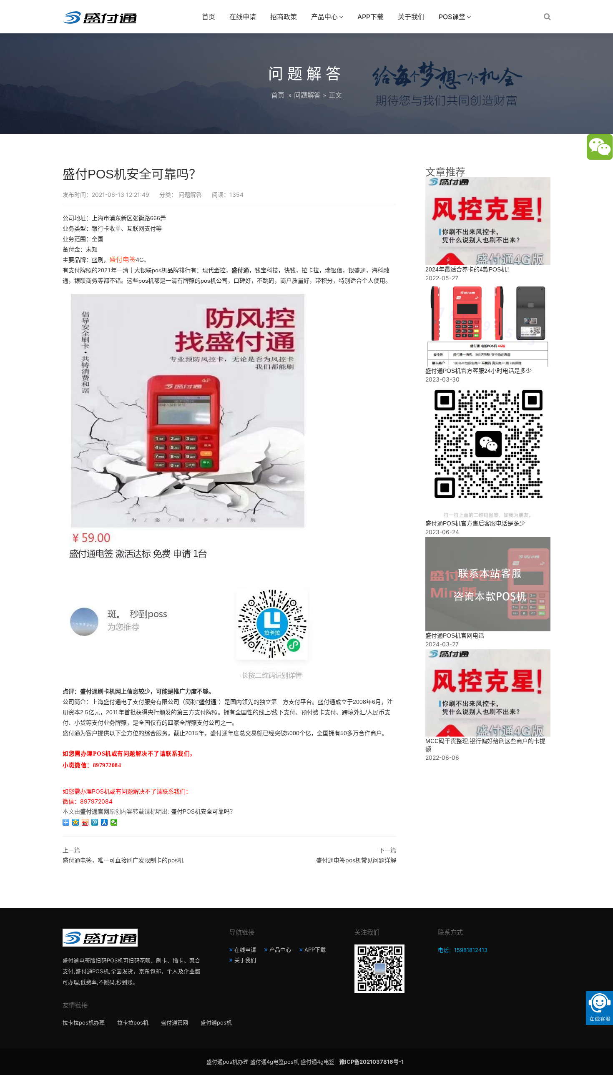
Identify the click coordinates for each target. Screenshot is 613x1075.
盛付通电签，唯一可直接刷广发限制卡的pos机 (123, 860)
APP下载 (370, 17)
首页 (208, 17)
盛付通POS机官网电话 (454, 635)
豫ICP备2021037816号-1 (371, 1061)
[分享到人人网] (104, 822)
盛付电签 (122, 259)
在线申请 (242, 17)
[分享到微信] (114, 822)
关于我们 (411, 17)
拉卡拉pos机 (132, 1022)
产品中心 (324, 17)
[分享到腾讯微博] (94, 822)
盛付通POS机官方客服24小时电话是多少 (478, 370)
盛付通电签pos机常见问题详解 (356, 860)
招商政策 (283, 17)
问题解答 (307, 95)
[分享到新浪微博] (85, 822)
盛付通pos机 (216, 1022)
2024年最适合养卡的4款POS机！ (469, 269)
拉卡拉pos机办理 (84, 1022)
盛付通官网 (174, 1022)
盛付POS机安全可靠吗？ (203, 811)
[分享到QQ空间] (75, 822)
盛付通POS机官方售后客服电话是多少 (475, 523)
